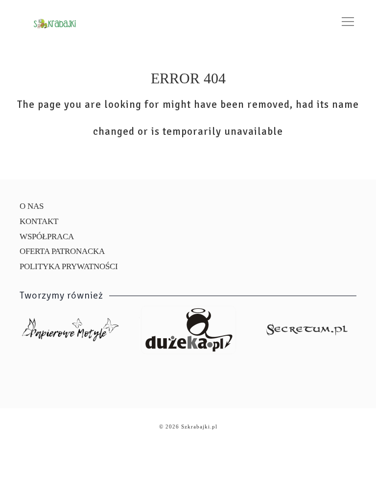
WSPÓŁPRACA (47, 236)
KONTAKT (39, 221)
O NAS (32, 206)
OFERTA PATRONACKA (62, 251)
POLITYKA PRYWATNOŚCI (69, 266)
